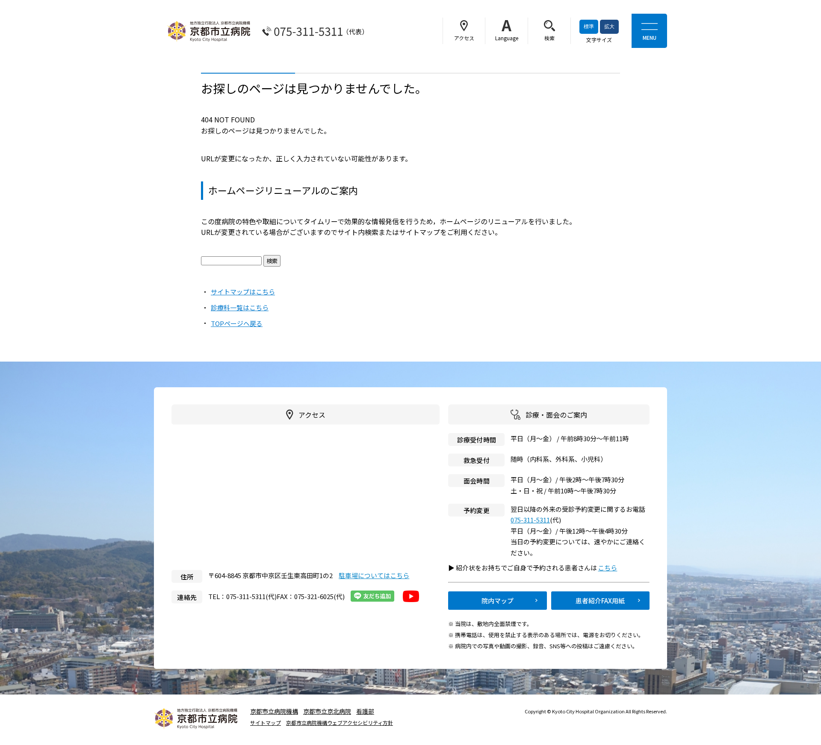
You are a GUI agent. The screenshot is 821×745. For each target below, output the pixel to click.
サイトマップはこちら (243, 291)
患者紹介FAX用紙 (600, 600)
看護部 (365, 711)
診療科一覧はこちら (240, 307)
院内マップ (497, 600)
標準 (589, 27)
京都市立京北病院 (327, 711)
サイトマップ (265, 722)
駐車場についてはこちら (374, 575)
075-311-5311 (530, 519)
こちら (611, 567)
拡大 (609, 27)
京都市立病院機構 (274, 711)
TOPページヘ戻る (237, 323)
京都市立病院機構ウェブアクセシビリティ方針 (339, 722)
